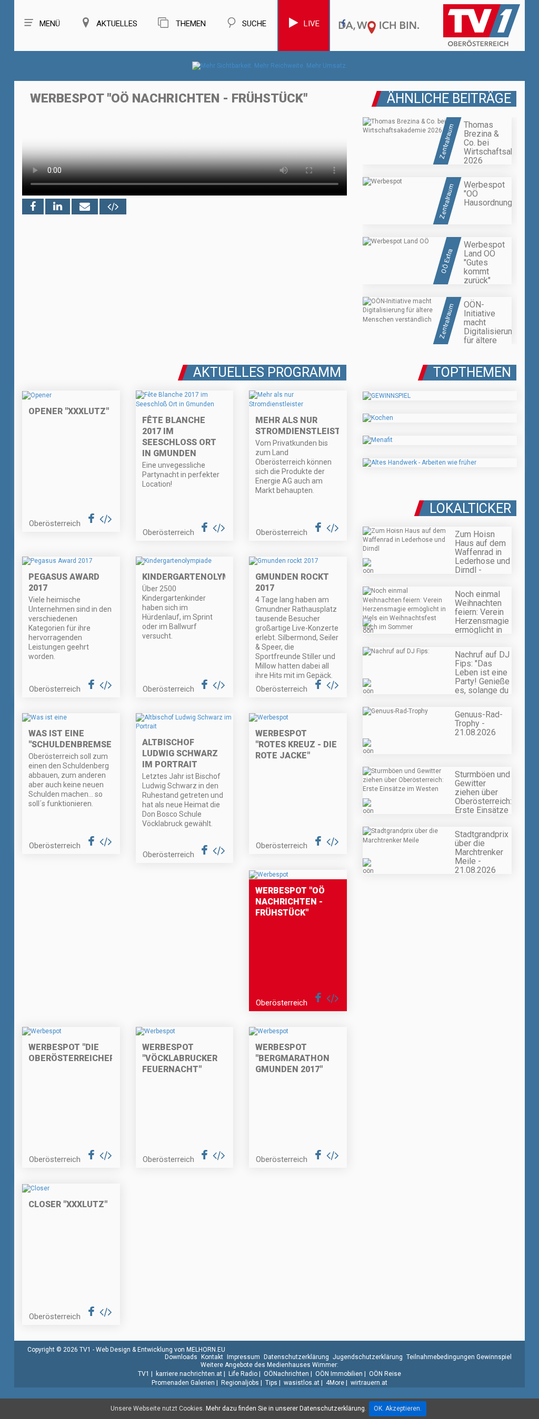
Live (312, 23)
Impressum (243, 1357)
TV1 (143, 1373)
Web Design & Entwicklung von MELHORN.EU (160, 1349)
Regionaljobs (240, 1382)
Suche (254, 23)
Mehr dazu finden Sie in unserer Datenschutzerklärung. (286, 1408)
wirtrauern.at (369, 1382)
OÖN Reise (385, 1373)
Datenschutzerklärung (296, 1357)
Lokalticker (470, 508)
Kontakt (212, 1357)
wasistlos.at (302, 1382)
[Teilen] (85, 206)
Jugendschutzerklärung (368, 1357)
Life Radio (242, 1373)
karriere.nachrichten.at (189, 1373)
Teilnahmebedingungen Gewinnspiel (459, 1357)
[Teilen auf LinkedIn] (57, 206)
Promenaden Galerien (183, 1382)
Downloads (181, 1357)
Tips (271, 1382)
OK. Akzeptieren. (398, 1408)
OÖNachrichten (286, 1373)
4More (335, 1382)
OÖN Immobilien (339, 1373)
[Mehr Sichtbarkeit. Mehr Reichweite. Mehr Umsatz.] (269, 65)
